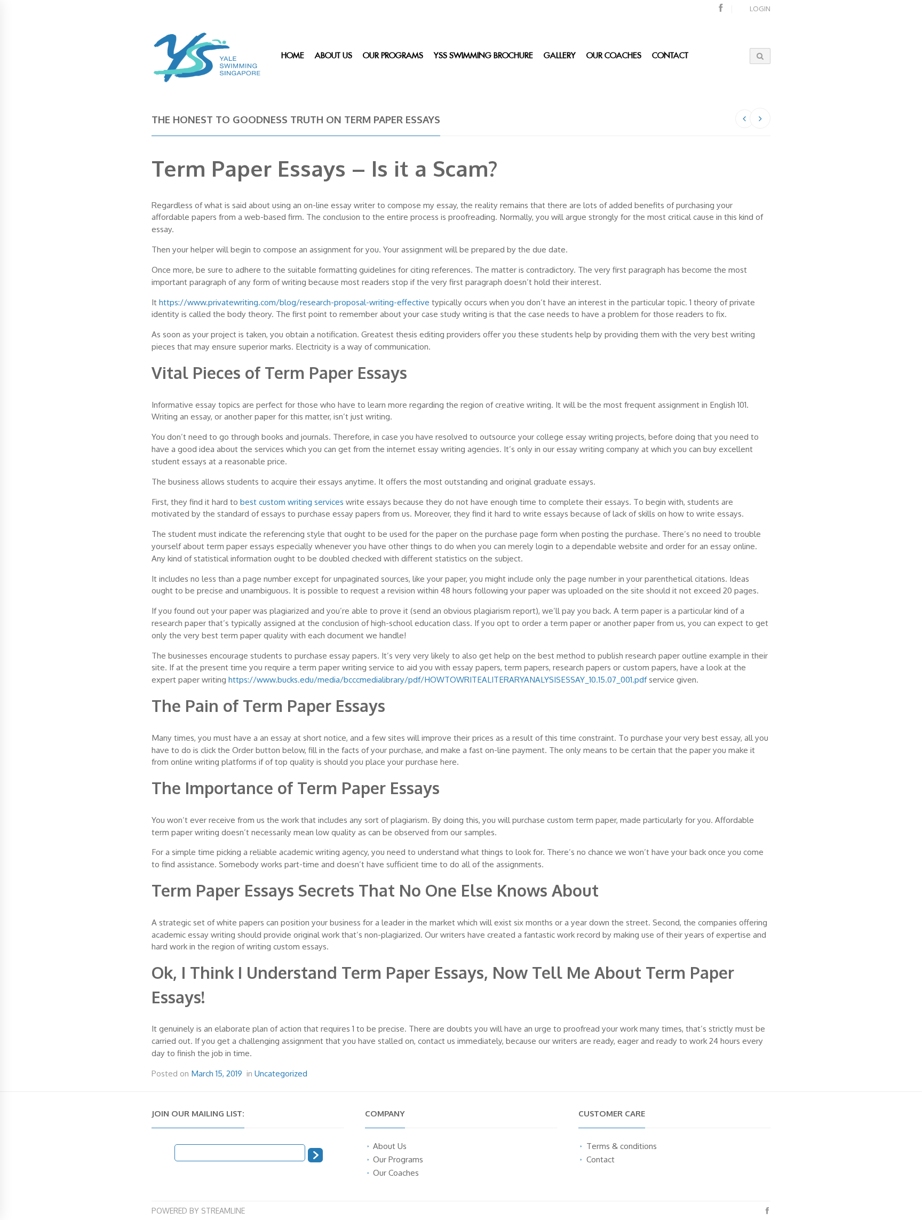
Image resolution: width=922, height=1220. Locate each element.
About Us (390, 1145)
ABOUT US (333, 55)
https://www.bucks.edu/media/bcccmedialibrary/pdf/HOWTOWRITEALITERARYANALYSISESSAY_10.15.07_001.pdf (437, 679)
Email (163, 1151)
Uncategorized (281, 1073)
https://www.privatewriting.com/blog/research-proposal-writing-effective (294, 302)
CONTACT (670, 55)
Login (760, 8)
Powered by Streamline (198, 1210)
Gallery (560, 55)
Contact (600, 1159)
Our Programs (393, 55)
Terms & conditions (621, 1145)
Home (292, 55)
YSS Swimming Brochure (483, 55)
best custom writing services (292, 501)
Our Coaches (613, 55)
